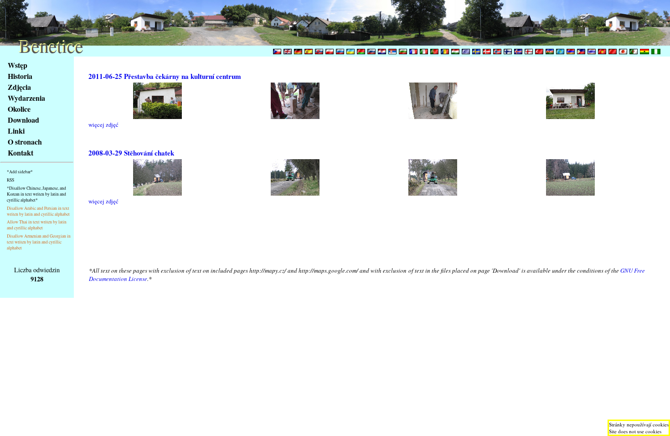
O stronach (25, 141)
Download (23, 119)
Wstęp (17, 65)
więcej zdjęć (103, 124)
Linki (16, 130)
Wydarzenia (26, 98)
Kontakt (20, 152)
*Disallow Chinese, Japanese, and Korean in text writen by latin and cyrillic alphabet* (36, 194)
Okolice (19, 109)
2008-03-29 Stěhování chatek (131, 153)
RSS (10, 180)
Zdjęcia (19, 87)
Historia (20, 76)
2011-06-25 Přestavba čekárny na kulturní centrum (164, 76)
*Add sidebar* (20, 172)
